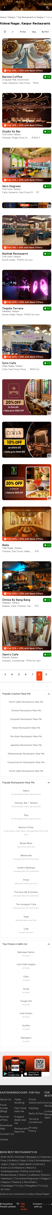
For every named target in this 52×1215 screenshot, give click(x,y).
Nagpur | (46, 1178)
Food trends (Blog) (4, 1108)
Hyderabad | (25, 1164)
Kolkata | (14, 1160)
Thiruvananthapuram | (27, 1178)
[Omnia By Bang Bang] (26, 585)
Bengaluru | (33, 1156)
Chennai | (46, 1156)
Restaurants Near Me (21, 1130)
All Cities (5, 1189)
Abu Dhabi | (30, 1182)
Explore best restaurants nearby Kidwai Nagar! (25, 1194)
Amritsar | (36, 1171)
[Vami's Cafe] (26, 640)
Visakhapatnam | (11, 1171)
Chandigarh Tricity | (13, 1185)
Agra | (13, 1164)
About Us (5, 1099)
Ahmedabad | (43, 1160)
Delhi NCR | (7, 1156)
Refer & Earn (36, 1113)
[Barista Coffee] (26, 62)
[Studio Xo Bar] (26, 117)
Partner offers (4, 1118)
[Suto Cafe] (26, 349)
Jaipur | (5, 1164)
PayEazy (34, 1108)
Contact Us (7, 1134)
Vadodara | (7, 1178)
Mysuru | (46, 1174)
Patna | (25, 1171)
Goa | (31, 1160)
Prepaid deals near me (20, 1120)
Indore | (23, 1174)
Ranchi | (31, 1167)
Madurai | (17, 1182)
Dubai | (24, 1160)
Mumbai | (20, 1156)
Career (4, 1139)
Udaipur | (6, 1182)
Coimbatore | (18, 1167)
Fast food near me (20, 1109)
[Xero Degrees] (26, 172)
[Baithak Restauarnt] (26, 239)
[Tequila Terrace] (26, 294)
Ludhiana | (34, 1174)
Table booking (19, 1101)
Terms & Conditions (35, 1120)
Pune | (4, 1160)
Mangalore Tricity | (36, 1185)
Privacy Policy (33, 1129)
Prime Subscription (36, 1101)
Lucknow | (39, 1164)
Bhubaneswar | (9, 1174)
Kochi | (5, 1167)
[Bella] (26, 531)
